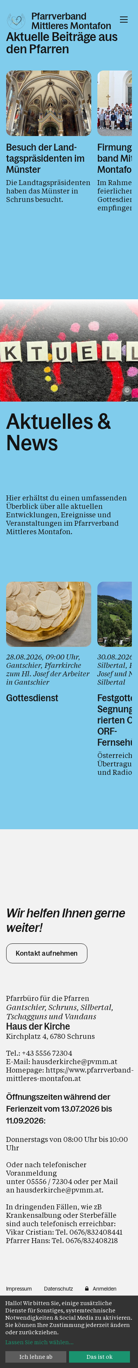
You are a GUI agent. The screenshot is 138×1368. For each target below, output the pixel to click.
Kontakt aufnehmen (47, 953)
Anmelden (105, 1288)
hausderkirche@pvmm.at (74, 1061)
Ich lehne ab (36, 1356)
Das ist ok (100, 1356)
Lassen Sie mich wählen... (39, 1342)
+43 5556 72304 (47, 1053)
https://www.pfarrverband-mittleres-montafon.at (70, 1074)
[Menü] (124, 19)
